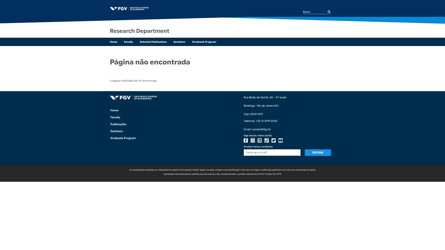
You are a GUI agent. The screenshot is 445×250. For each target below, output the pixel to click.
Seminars (179, 41)
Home (113, 41)
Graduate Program (204, 41)
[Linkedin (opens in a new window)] (260, 140)
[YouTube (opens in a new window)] (280, 140)
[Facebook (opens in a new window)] (246, 140)
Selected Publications (153, 41)
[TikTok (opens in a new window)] (267, 140)
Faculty (128, 41)
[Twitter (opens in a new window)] (274, 140)
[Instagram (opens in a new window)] (253, 140)
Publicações (118, 124)
